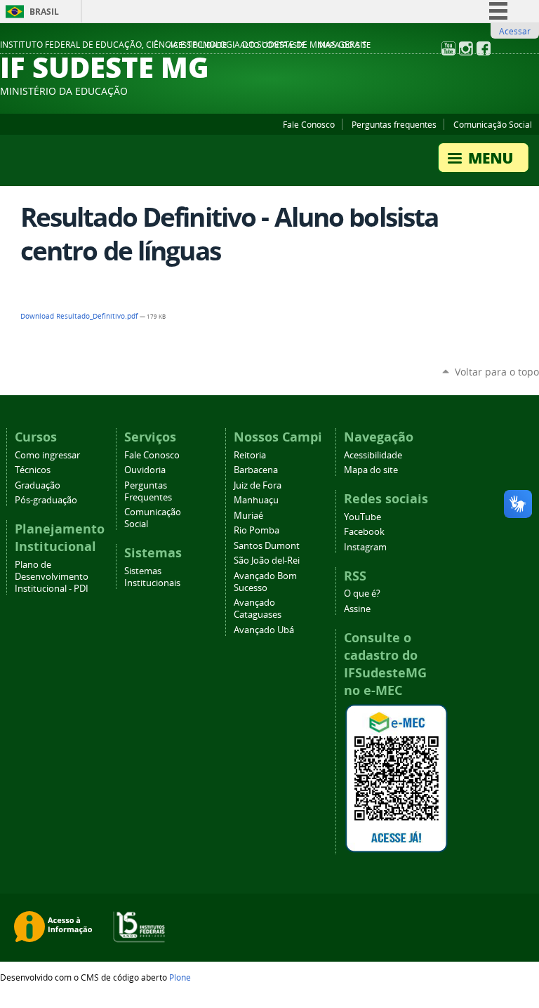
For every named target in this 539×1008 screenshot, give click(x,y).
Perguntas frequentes (394, 124)
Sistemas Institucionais (152, 577)
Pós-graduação (46, 500)
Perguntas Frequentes (148, 491)
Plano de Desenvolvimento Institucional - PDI (51, 577)
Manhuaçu (256, 500)
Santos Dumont (267, 546)
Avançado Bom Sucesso (265, 582)
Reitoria (250, 455)
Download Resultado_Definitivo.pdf (80, 316)
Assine (357, 609)
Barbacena (256, 470)
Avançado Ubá (264, 630)
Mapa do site (344, 45)
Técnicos (33, 470)
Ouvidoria (145, 470)
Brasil (44, 12)
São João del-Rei (267, 560)
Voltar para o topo (497, 371)
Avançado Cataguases (257, 609)
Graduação (37, 485)
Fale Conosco (309, 124)
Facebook (364, 532)
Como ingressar (47, 455)
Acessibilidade (197, 45)
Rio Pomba (256, 530)
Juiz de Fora (257, 485)
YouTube (362, 517)
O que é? (362, 593)
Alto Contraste (272, 45)
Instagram (365, 547)
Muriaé (248, 516)
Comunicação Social (492, 124)
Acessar (515, 31)
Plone (180, 977)
